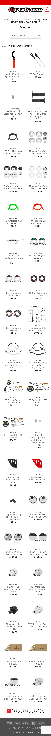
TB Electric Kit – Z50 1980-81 (38, 401)
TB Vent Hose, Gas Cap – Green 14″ (13, 222)
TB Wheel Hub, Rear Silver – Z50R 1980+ (37, 697)
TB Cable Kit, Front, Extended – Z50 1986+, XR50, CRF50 (38, 365)
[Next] (42, 711)
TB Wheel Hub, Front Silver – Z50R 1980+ (38, 589)
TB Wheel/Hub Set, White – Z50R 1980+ (38, 187)
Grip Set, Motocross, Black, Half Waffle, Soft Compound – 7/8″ (37, 115)
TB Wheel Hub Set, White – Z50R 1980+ (38, 515)
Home (7, 19)
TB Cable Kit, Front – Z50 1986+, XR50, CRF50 (13, 365)
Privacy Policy (14, 728)
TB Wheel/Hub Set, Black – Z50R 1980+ (13, 187)
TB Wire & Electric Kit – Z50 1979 (13, 401)
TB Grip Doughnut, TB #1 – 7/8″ (38, 294)
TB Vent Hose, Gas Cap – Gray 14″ (13, 152)
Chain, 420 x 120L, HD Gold (13, 662)
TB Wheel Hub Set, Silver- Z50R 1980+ (13, 553)
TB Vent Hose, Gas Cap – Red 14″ (37, 222)
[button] (4, 9)
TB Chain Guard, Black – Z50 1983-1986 (13, 479)
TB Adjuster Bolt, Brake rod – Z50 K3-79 (13, 114)
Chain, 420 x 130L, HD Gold (37, 662)
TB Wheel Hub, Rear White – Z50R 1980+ (37, 625)
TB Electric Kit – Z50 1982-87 (13, 436)
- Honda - (19, 19)
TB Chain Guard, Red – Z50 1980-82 (38, 478)
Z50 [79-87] (34, 19)
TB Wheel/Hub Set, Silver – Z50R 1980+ (38, 152)
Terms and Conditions (33, 728)
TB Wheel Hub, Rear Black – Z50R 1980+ (13, 697)
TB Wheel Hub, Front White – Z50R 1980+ (13, 589)
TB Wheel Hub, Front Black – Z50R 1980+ (13, 626)
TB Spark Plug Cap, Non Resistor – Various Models (13, 517)
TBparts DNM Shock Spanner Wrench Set (13, 76)
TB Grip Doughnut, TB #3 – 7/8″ (38, 256)
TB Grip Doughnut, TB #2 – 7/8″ (13, 294)
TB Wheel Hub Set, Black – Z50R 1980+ (38, 553)
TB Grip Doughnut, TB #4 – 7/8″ (13, 329)
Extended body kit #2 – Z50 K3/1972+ (38, 329)
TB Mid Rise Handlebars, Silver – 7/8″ (13, 258)
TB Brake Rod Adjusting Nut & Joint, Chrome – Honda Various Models (37, 440)
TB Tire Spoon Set (38, 74)
